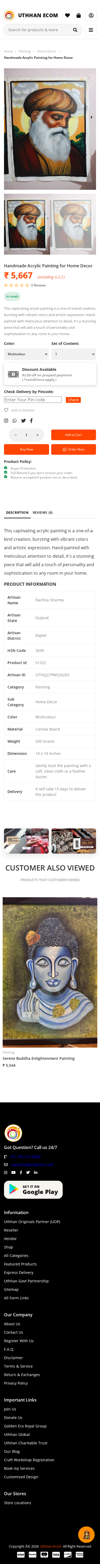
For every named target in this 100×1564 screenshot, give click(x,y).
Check (73, 399)
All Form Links (16, 1297)
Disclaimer (13, 1357)
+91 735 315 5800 (25, 1156)
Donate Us (13, 1417)
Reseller (11, 1230)
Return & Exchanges (22, 1374)
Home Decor (46, 51)
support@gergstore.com (32, 1164)
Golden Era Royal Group (25, 1425)
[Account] (91, 15)
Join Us (10, 1409)
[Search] (75, 30)
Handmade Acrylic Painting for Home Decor (38, 57)
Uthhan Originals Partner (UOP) (32, 1221)
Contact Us (13, 1332)
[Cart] (78, 15)
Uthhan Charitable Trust (25, 1442)
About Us (12, 1323)
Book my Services (19, 1468)
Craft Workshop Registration (29, 1459)
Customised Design (21, 1476)
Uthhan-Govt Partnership (26, 1280)
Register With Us (19, 1340)
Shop (8, 1247)
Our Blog (12, 1451)
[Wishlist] (67, 15)
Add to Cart (73, 434)
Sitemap (11, 1289)
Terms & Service (18, 1366)
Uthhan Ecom (51, 1546)
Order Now (75, 449)
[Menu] (91, 30)
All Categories (16, 1255)
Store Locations (17, 1502)
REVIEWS (43, 512)
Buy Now (26, 449)
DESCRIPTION (17, 512)
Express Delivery (18, 1272)
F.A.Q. (9, 1349)
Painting (25, 51)
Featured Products (20, 1263)
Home (8, 51)
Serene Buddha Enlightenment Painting (39, 1058)
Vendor (10, 1238)
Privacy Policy (16, 1383)
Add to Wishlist (23, 410)
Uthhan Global (17, 1434)
